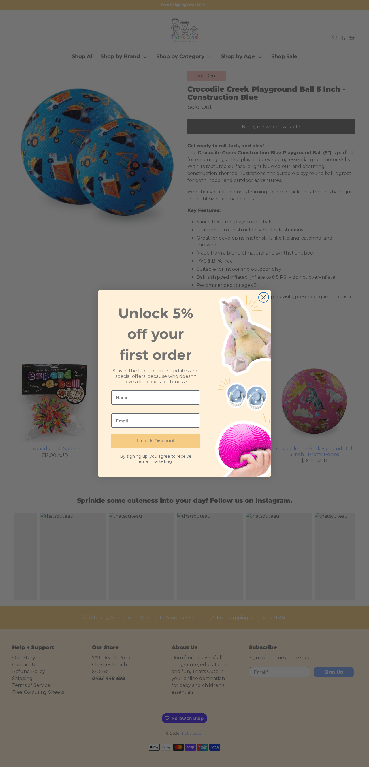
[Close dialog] (264, 297)
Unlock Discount (155, 441)
